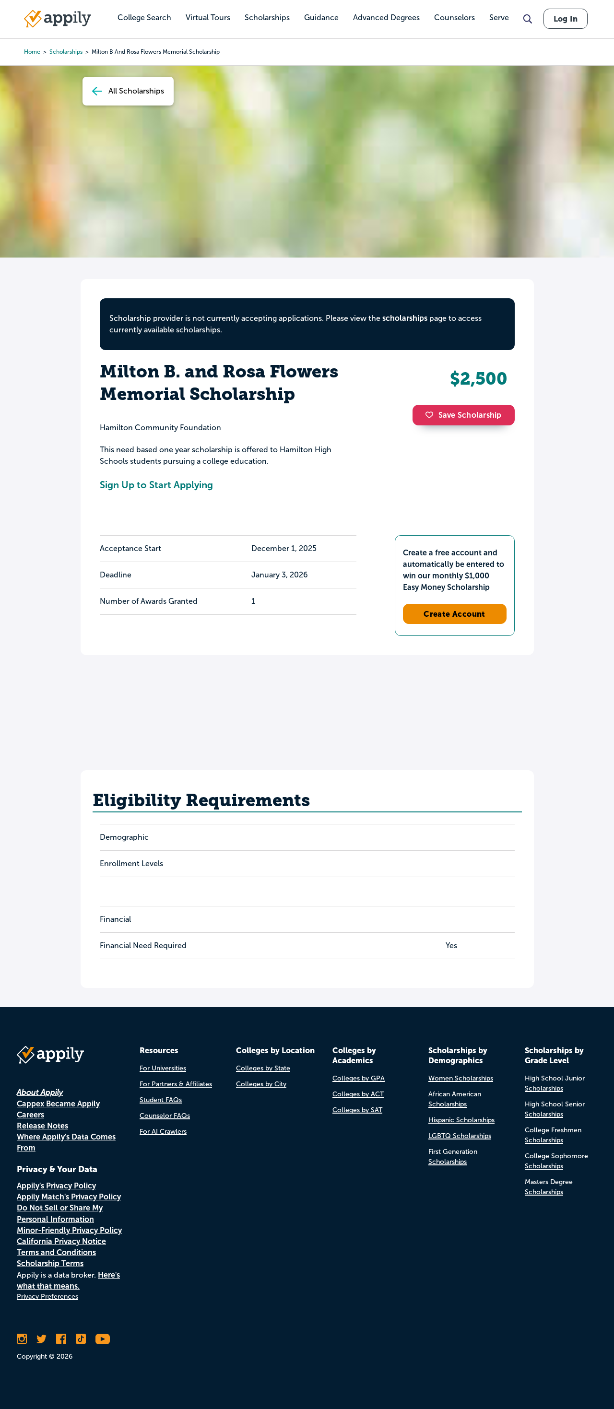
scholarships (404, 318)
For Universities (163, 1068)
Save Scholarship (470, 415)
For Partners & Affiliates (176, 1084)
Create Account (454, 614)
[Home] (57, 19)
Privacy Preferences (47, 1296)
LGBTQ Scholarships (459, 1135)
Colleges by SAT (357, 1110)
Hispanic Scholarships (461, 1120)
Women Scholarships (460, 1078)
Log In (566, 18)
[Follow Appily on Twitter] (41, 1339)
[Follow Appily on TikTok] (81, 1339)
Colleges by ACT (358, 1094)
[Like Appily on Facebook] (61, 1339)
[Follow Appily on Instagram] (22, 1339)
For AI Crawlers (163, 1131)
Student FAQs (161, 1100)
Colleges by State (263, 1068)
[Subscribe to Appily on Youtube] (102, 1339)
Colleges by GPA (358, 1078)
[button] (431, 415)
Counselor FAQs (165, 1115)
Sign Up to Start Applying (156, 485)
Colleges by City (261, 1084)
